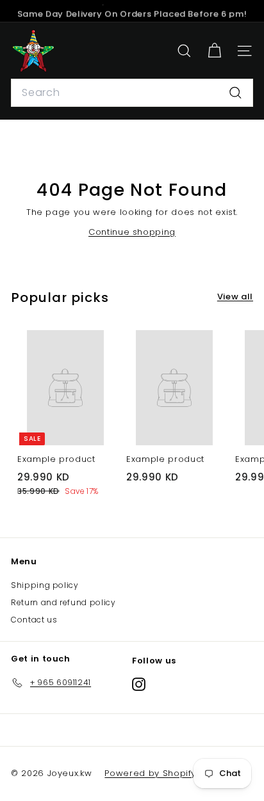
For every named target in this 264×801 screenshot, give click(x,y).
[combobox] (132, 93)
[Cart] (214, 51)
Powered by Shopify (150, 773)
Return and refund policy (63, 602)
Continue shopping (132, 232)
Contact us (34, 619)
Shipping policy (45, 585)
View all (235, 296)
